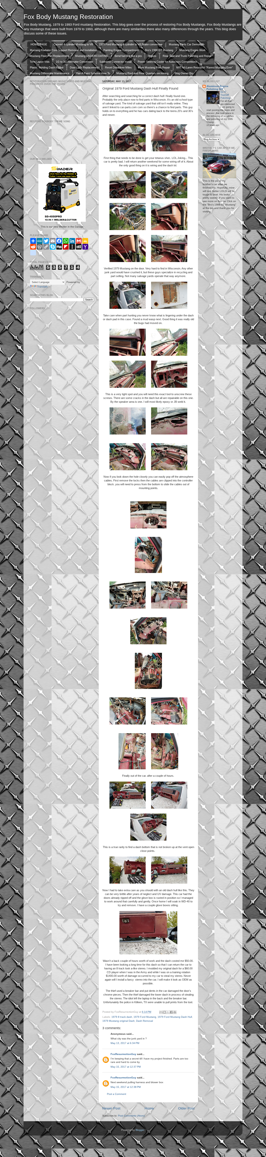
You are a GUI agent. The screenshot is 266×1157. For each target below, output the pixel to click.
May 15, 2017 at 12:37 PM (126, 1066)
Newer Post (111, 1108)
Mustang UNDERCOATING (91, 55)
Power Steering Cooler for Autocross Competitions (167, 61)
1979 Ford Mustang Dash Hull (175, 1017)
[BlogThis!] (164, 1012)
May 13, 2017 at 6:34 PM (125, 1043)
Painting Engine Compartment (121, 50)
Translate (42, 286)
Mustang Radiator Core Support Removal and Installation (63, 50)
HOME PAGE (39, 44)
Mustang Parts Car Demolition (186, 44)
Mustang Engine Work (192, 50)
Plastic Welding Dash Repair (47, 67)
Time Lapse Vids (40, 61)
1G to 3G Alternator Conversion (74, 61)
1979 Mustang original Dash (118, 1021)
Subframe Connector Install (115, 61)
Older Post (186, 1108)
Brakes (152, 55)
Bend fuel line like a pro (128, 55)
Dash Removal (144, 1021)
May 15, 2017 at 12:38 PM (126, 1087)
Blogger (140, 1130)
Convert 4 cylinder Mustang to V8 (73, 44)
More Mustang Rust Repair (154, 67)
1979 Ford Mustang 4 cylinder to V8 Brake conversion (130, 44)
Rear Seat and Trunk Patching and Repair (187, 55)
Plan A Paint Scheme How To (93, 73)
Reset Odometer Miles (118, 67)
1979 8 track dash (121, 1017)
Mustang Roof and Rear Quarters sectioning (142, 73)
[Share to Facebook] (171, 1012)
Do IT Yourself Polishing (225, 95)
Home (149, 1108)
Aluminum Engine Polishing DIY (217, 87)
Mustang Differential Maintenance (49, 73)
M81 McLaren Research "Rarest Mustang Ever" (204, 67)
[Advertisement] (41, 398)
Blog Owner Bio (184, 73)
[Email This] (161, 1012)
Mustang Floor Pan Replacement (49, 55)
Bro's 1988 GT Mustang (159, 50)
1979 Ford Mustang (145, 1017)
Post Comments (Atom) (131, 1115)
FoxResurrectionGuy (123, 1054)
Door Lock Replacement (84, 67)
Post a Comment (116, 1094)
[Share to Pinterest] (175, 1012)
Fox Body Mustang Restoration (68, 16)
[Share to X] (168, 1012)
